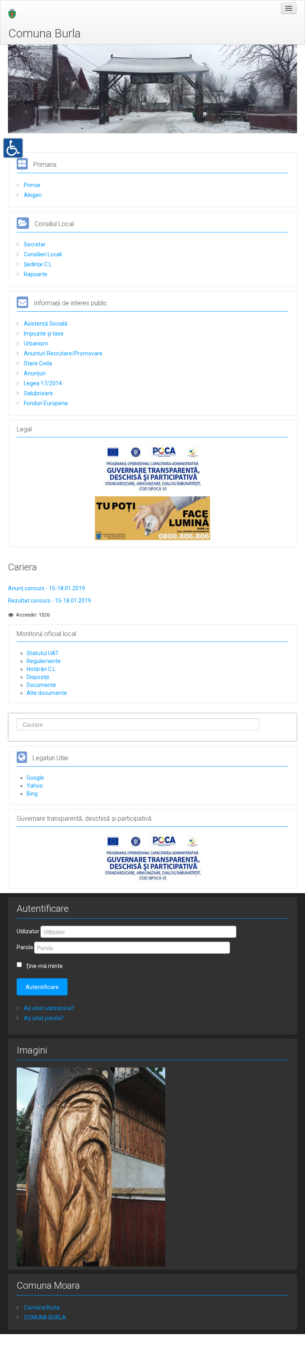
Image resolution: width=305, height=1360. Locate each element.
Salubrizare (38, 393)
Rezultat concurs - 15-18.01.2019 (49, 600)
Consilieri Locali (42, 254)
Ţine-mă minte (44, 966)
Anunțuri (34, 373)
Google (35, 778)
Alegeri (32, 195)
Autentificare (42, 987)
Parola (25, 947)
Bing (32, 793)
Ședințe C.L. (38, 264)
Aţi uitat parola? (43, 1018)
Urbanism (35, 343)
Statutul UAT (43, 653)
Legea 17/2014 (42, 383)
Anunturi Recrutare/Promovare (62, 353)
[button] (13, 147)
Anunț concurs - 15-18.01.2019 (46, 588)
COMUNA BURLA (44, 1317)
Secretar (34, 244)
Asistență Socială (45, 323)
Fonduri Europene (45, 403)
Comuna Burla (44, 33)
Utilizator (28, 931)
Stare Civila (37, 363)
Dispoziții (38, 677)
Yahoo (35, 785)
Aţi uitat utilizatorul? (48, 1008)
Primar (32, 185)
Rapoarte (35, 274)
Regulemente (44, 661)
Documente (41, 685)
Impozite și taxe (43, 333)
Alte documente (47, 693)
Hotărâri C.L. (42, 669)
